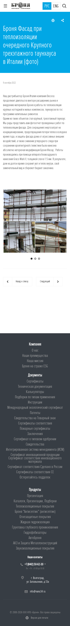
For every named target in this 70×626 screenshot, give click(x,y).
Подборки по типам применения (35, 397)
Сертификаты (35, 381)
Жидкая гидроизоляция (35, 522)
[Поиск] (64, 6)
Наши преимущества (35, 355)
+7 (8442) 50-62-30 (34, 564)
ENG (56, 6)
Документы (35, 375)
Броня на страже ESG (35, 366)
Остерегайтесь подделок (35, 477)
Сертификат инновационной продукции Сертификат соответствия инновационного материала (35, 458)
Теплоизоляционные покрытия (35, 506)
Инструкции (35, 402)
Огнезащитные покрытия (35, 516)
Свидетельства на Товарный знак (35, 418)
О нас (35, 350)
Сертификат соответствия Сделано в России (35, 466)
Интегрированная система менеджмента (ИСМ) (35, 449)
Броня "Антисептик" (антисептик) (35, 511)
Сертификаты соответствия (35, 423)
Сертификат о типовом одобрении (35, 439)
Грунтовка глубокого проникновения (35, 527)
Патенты (35, 412)
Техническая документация (35, 386)
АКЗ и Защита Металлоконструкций (35, 543)
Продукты (35, 489)
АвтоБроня (35, 537)
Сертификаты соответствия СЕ (35, 472)
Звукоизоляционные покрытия (35, 548)
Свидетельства (35, 444)
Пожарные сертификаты (35, 428)
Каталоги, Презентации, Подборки (35, 501)
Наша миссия (35, 361)
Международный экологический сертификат (35, 407)
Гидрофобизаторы (35, 532)
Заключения (35, 433)
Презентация (35, 495)
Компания (35, 344)
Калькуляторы (35, 391)
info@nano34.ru (37, 591)
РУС (46, 6)
